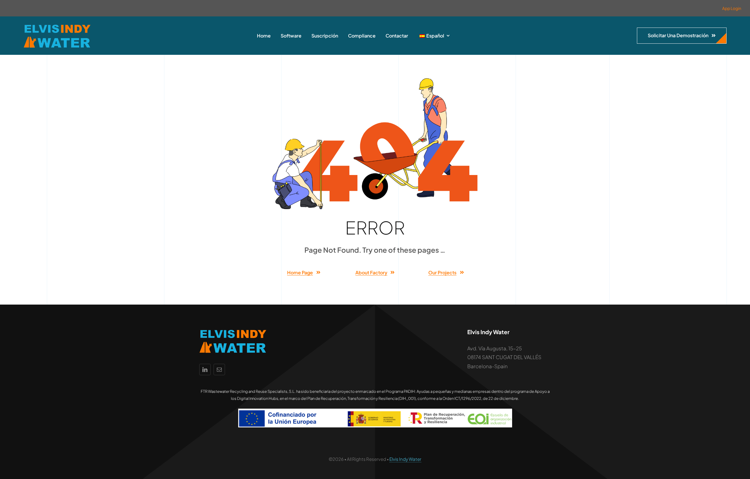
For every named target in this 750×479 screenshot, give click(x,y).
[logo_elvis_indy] (57, 25)
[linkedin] (205, 369)
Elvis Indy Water (405, 459)
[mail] (219, 369)
